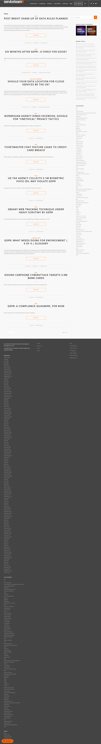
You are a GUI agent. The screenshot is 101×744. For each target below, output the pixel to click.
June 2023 (6, 422)
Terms (38, 348)
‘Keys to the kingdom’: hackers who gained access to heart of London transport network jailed (85, 55)
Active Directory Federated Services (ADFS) (86, 113)
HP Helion (78, 184)
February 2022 (7, 447)
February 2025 (7, 388)
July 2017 (6, 540)
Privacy (38, 343)
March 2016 (6, 565)
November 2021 (7, 452)
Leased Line (79, 196)
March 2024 (6, 406)
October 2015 (7, 572)
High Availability (79, 180)
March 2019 (6, 506)
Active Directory (79, 111)
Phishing (78, 223)
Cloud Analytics (79, 141)
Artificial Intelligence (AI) (81, 118)
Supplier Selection (80, 250)
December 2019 (7, 491)
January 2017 (7, 550)
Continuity (78, 153)
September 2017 (8, 537)
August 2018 (7, 518)
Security (78, 236)
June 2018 (6, 521)
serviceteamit (40, 138)
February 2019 (7, 508)
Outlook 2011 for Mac (81, 216)
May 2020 (6, 483)
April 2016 (6, 564)
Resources (39, 346)
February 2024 (7, 408)
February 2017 (7, 548)
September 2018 (8, 516)
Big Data (78, 128)
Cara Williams (43, 266)
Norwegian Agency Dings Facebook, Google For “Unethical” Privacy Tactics (36, 117)
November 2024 (7, 393)
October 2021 (7, 454)
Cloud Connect (79, 143)
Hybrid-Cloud (79, 185)
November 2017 (7, 533)
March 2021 (6, 466)
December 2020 (7, 471)
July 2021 (6, 459)
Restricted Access (80, 229)
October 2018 (7, 515)
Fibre (71, 343)
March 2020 (6, 486)
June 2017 (6, 542)
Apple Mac (78, 116)
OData (77, 211)
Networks (78, 206)
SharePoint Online (80, 240)
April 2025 (6, 384)
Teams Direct (79, 251)
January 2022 (7, 449)
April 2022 (6, 444)
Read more (36, 35)
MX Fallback (79, 204)
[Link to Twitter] (91, 3)
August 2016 (7, 559)
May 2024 (6, 403)
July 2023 (6, 420)
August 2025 (7, 378)
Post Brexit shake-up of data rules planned (36, 18)
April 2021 (6, 464)
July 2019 (6, 499)
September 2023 (8, 417)
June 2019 (6, 501)
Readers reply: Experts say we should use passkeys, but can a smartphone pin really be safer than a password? (86, 67)
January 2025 (7, 390)
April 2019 (6, 504)
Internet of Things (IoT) (81, 190)
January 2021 (7, 469)
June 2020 (6, 481)
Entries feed (7, 735)
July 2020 (6, 479)
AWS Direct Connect (80, 119)
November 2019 (7, 493)
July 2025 (6, 379)
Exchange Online (80, 172)
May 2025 (6, 383)
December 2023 (7, 412)
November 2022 (7, 433)
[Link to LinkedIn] (93, 3)
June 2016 (6, 560)
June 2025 (6, 381)
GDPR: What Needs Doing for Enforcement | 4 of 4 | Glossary (36, 242)
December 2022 (7, 432)
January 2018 (7, 530)
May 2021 (6, 462)
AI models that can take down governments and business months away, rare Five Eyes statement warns (86, 63)
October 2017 (7, 535)
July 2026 (6, 359)
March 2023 (6, 427)
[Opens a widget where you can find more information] (7, 741)
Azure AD (78, 123)
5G (76, 109)
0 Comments (36, 42)
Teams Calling (73, 353)
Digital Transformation (81, 163)
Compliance (34, 238)
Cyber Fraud (79, 155)
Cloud (31, 79)
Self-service (79, 238)
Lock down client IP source (82, 197)
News (36, 113)
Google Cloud (79, 179)
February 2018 (7, 528)
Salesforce (78, 233)
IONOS (77, 192)
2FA (77, 108)
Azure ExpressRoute (81, 124)
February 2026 (7, 368)
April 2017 (6, 545)
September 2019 (8, 496)
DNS (77, 167)
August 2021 (7, 457)
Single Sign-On (79, 241)
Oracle (77, 214)
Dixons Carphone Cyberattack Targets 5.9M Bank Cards (35, 276)
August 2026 (7, 357)
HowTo (77, 182)
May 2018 (6, 523)
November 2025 (7, 373)
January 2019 (7, 510)
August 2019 (7, 498)
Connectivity (79, 150)
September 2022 (8, 437)
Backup (77, 126)
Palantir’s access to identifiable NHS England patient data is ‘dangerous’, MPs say (85, 90)
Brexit (77, 133)
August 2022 (7, 439)
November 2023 (7, 413)
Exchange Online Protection (82, 174)
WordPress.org (7, 738)
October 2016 (7, 555)
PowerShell (78, 224)
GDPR (36, 16)
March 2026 (6, 366)
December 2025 (7, 371)
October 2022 (7, 435)
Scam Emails (79, 234)
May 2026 (6, 362)
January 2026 (7, 369)
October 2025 (7, 374)
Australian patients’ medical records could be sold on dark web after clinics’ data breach (85, 59)
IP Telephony (79, 194)
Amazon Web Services (81, 114)
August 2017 (7, 538)
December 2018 (7, 511)
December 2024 (7, 391)
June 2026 (6, 361)
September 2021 (8, 455)
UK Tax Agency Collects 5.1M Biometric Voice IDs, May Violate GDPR (36, 180)
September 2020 (8, 476)
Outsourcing (79, 219)
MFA (77, 199)
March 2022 (6, 445)
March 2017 (6, 547)
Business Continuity (80, 135)
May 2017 (6, 543)
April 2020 (6, 484)
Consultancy (79, 152)
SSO (77, 248)
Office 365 (78, 212)
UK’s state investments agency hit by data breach (85, 43)
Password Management (81, 221)
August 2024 (7, 398)
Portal (38, 350)
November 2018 (7, 513)
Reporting (78, 226)
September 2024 (8, 396)
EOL (77, 170)
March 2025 (6, 386)
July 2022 (6, 440)
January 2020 (7, 489)
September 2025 (8, 376)
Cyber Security (79, 157)
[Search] (85, 3)
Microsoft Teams (80, 201)
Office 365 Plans (73, 358)
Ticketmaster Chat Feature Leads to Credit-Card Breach (36, 148)
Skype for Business (80, 243)
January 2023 (7, 430)
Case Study (78, 138)
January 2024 (7, 410)
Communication (79, 146)
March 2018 (6, 526)
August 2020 (7, 477)
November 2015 (7, 570)
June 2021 (6, 461)
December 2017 (7, 532)
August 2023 (7, 418)
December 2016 (7, 552)
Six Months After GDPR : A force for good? (36, 51)
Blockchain (78, 130)
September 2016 (8, 557)
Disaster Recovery (80, 165)
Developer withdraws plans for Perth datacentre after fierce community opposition (85, 86)
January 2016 (7, 569)
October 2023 (7, 415)
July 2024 (6, 400)
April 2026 (6, 364)
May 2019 (6, 503)
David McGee (44, 42)
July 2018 (6, 520)
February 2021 (7, 467)
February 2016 (7, 567)
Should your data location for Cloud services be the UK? (36, 83)
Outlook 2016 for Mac (81, 218)
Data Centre (79, 158)
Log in (5, 733)
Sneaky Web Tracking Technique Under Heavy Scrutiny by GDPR (36, 211)
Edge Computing (80, 168)
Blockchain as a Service (81, 131)
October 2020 (7, 474)
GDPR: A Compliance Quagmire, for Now (36, 306)
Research (78, 228)
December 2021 (7, 450)
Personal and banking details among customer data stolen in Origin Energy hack (85, 51)
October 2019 (7, 494)
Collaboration (79, 145)
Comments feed (8, 736)
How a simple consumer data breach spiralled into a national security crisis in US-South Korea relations (85, 94)
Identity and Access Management (84, 189)
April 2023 (6, 425)
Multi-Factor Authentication (82, 202)
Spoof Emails (79, 246)
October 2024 (7, 395)
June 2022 (6, 442)
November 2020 (7, 472)
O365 (77, 209)
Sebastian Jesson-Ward (45, 72)
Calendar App (79, 136)
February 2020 (7, 488)
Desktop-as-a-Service (81, 162)
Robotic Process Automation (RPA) (84, 231)
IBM (77, 187)
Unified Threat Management (82, 253)
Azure (77, 121)
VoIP (77, 255)
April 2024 (6, 405)
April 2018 (6, 525)
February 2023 (7, 428)
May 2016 (6, 562)
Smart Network (79, 245)
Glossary (78, 177)
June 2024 (6, 401)
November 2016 (7, 554)
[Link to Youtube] (96, 3)
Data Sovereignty (37, 79)
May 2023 (6, 423)
